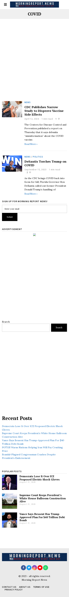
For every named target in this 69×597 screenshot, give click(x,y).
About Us (24, 587)
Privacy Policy (14, 590)
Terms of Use (41, 587)
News (27, 102)
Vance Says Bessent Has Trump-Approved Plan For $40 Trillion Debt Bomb (42, 517)
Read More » (31, 144)
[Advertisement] (34, 65)
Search (6, 321)
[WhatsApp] (45, 567)
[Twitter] (28, 567)
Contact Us (9, 587)
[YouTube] (40, 567)
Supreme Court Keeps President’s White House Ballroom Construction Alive (42, 498)
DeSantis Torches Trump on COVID (45, 163)
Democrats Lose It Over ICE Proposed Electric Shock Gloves (39, 478)
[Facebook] (23, 567)
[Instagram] (34, 567)
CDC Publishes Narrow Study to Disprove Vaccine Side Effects (43, 110)
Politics (38, 157)
